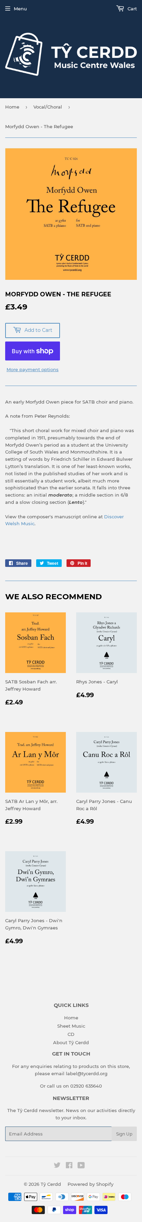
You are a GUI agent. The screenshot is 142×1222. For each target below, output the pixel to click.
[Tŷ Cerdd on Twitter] (57, 1166)
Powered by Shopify (90, 1184)
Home (12, 107)
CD (71, 1034)
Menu (20, 8)
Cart (131, 8)
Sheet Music (71, 1026)
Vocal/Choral (47, 107)
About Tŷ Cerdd (71, 1042)
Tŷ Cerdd (51, 1184)
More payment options (33, 369)
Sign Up (124, 1134)
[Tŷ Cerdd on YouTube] (81, 1166)
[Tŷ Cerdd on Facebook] (69, 1166)
